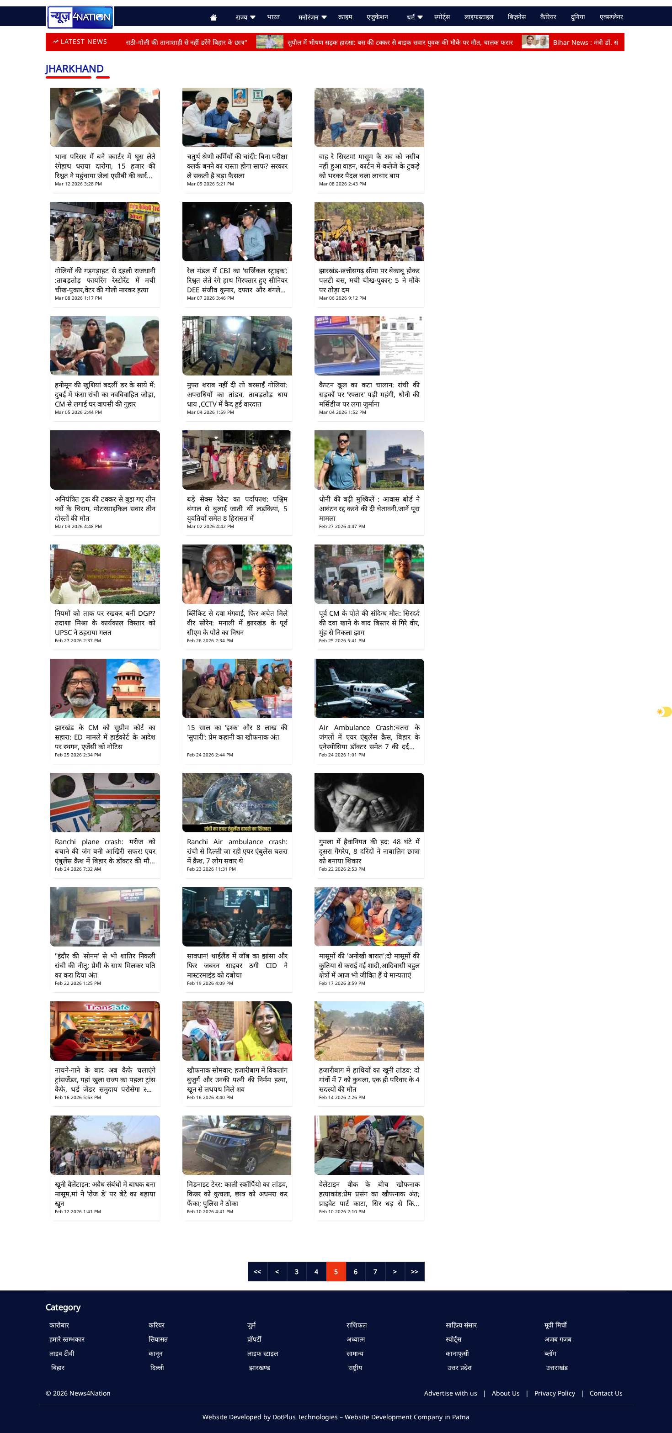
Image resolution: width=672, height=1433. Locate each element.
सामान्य (353, 1353)
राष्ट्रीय (352, 1367)
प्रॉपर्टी (252, 1339)
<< (257, 1271)
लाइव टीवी (60, 1353)
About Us (506, 1393)
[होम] (80, 16)
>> (414, 1271)
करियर (155, 1325)
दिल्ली (154, 1367)
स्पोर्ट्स (451, 1339)
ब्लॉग (548, 1353)
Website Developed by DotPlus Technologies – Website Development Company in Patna (336, 1416)
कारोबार (57, 1325)
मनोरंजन (309, 17)
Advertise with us (450, 1393)
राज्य (242, 17)
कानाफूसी (455, 1353)
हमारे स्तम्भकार (65, 1339)
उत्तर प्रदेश (457, 1367)
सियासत (156, 1339)
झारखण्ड (257, 1367)
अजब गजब (556, 1339)
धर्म (411, 17)
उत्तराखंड (554, 1367)
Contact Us (606, 1393)
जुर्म (250, 1325)
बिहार (55, 1367)
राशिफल (355, 1325)
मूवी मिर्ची (554, 1325)
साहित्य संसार (459, 1325)
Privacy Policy (554, 1393)
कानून (154, 1353)
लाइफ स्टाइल (261, 1353)
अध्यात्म (354, 1339)
